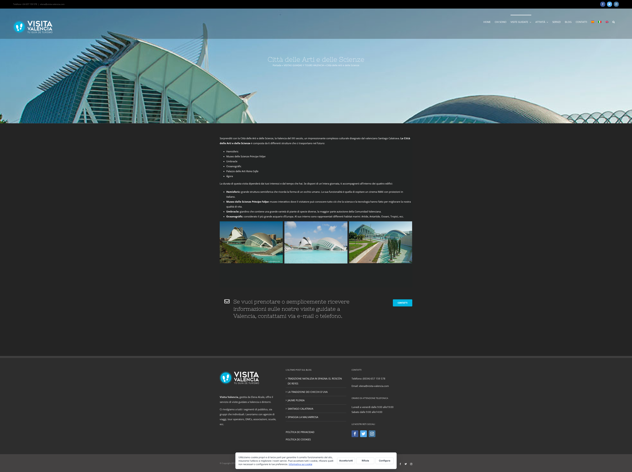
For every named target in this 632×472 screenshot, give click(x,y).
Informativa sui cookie (300, 464)
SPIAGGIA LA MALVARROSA (303, 417)
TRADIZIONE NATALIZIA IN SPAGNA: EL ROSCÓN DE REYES (315, 381)
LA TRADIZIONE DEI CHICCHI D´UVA (308, 391)
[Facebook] (355, 433)
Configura (384, 460)
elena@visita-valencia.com (52, 4)
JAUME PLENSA (296, 400)
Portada (277, 65)
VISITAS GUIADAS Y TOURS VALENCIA (304, 65)
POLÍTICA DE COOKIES (298, 439)
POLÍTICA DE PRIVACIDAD (300, 432)
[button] (613, 22)
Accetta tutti (346, 460)
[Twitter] (363, 433)
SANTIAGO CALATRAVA (300, 408)
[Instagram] (372, 433)
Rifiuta (365, 460)
